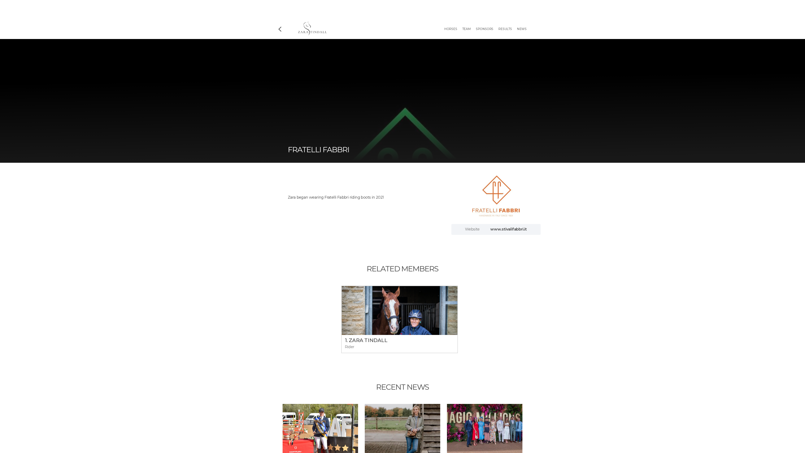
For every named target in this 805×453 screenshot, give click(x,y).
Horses (450, 29)
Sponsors (484, 29)
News (522, 29)
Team (466, 29)
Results (505, 29)
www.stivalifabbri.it (508, 229)
